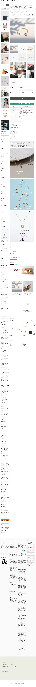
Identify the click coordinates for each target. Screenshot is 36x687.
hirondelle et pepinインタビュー (19, 12)
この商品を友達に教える (13, 259)
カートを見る (13, 664)
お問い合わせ (4, 662)
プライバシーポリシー (14, 666)
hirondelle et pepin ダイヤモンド (23, 8)
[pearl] (24, 345)
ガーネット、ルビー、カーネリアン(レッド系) (20, 7)
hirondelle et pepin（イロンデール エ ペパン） (25, 106)
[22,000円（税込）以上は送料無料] (5, 527)
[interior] (24, 335)
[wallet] (11, 335)
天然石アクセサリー (12, 5)
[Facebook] (5, 522)
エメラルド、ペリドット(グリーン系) (24, 5)
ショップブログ (4, 674)
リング (18, 8)
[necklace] (11, 320)
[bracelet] (24, 326)
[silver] (11, 345)
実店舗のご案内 (4, 669)
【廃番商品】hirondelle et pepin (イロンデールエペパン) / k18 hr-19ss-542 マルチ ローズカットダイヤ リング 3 (28, 294)
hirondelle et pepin (12, 12)
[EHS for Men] (3, 532)
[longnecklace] (29, 322)
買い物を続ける (12, 262)
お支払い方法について (5, 664)
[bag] (29, 331)
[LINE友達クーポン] (3, 133)
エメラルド (30, 5)
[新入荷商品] (5, 8)
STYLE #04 (28, 9)
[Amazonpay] (5, 519)
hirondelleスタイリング (23, 9)
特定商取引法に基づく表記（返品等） (15, 257)
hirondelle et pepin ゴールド (29, 7)
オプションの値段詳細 (13, 255)
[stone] (11, 344)
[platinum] (24, 344)
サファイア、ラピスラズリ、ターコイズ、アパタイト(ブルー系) (22, 6)
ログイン (12, 662)
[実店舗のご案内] (3, 530)
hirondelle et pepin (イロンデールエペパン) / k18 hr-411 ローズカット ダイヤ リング (28, 311)
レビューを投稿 (12, 253)
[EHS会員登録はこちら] (4, 524)
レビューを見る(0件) (13, 251)
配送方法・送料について (5, 666)
